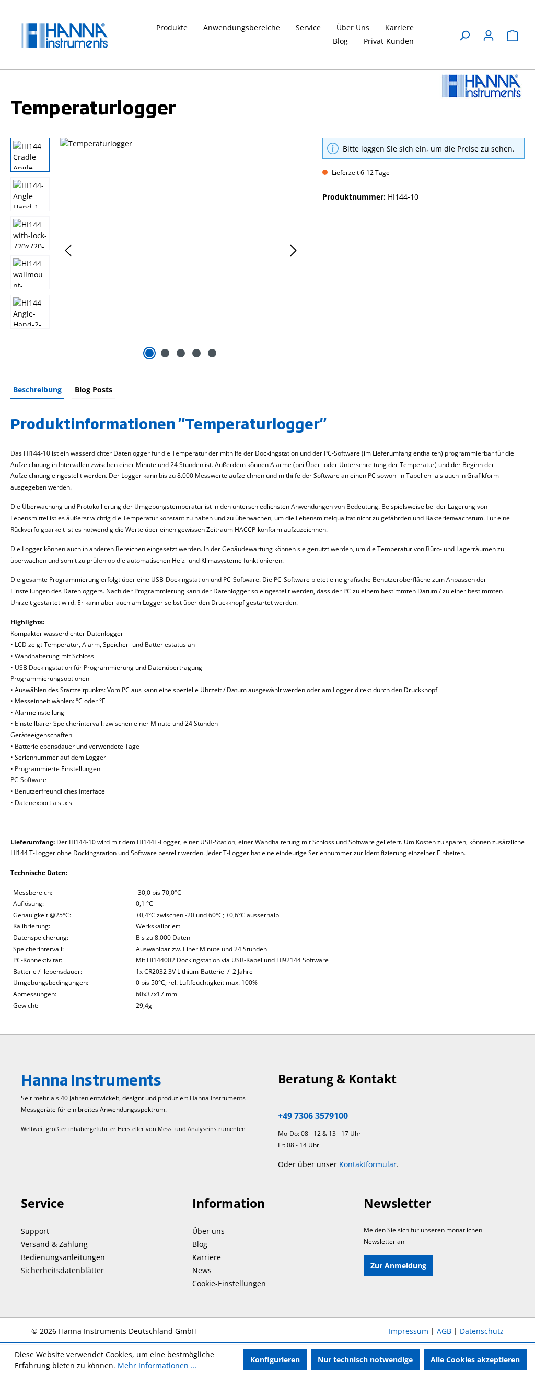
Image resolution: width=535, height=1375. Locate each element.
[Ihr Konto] (488, 35)
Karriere (206, 1257)
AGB (444, 1331)
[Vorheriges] (68, 250)
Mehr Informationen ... (157, 1365)
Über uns (208, 1231)
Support (35, 1231)
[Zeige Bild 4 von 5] (196, 353)
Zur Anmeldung (398, 1266)
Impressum (408, 1331)
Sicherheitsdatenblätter (62, 1270)
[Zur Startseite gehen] (73, 36)
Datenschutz (482, 1331)
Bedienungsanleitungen (63, 1257)
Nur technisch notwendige (365, 1360)
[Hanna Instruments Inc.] (482, 85)
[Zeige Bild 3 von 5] (181, 353)
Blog (199, 1244)
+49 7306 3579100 (313, 1116)
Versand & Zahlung (54, 1244)
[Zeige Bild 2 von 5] (165, 353)
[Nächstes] (293, 250)
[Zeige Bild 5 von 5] (212, 353)
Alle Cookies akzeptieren (475, 1360)
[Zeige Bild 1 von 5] (149, 353)
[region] (156, 250)
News (202, 1270)
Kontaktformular (368, 1164)
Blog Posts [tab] (93, 389)
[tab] (37, 390)
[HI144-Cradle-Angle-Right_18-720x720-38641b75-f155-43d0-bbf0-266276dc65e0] (180, 250)
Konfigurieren (275, 1360)
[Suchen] (464, 35)
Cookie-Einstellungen (229, 1283)
